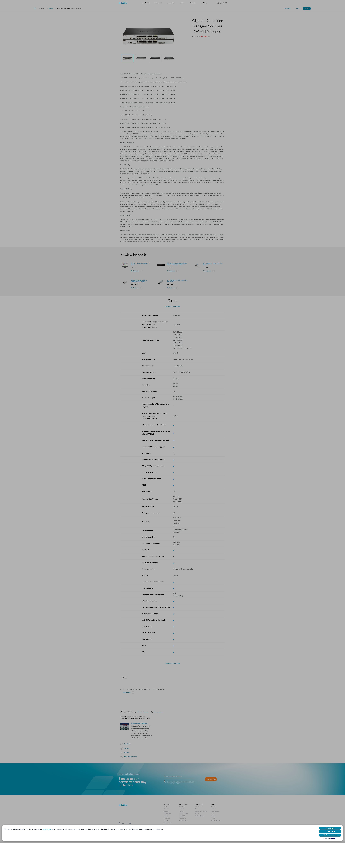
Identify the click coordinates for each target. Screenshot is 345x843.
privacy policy (47, 829)
